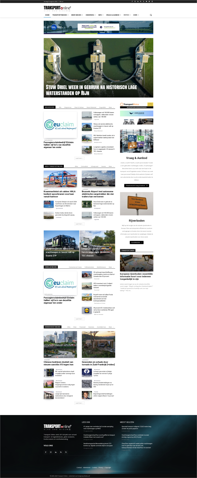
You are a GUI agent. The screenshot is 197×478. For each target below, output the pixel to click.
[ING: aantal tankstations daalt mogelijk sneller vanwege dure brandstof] (49, 373)
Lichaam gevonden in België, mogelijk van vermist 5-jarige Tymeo (102, 373)
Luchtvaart (85, 189)
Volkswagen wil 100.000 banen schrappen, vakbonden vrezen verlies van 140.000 (103, 115)
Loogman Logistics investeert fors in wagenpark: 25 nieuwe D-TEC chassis (104, 149)
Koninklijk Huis (101, 327)
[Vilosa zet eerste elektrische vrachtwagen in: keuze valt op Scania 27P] (87, 127)
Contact (79, 467)
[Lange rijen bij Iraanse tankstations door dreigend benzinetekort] (49, 395)
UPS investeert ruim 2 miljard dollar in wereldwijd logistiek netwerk (102, 285)
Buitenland (85, 360)
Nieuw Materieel (91, 107)
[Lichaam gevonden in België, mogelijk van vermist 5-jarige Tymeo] (87, 373)
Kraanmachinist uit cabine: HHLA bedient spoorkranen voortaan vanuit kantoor (86, 90)
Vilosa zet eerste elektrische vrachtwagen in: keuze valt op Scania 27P (103, 126)
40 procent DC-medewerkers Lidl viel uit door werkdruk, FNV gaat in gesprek (104, 310)
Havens (49, 82)
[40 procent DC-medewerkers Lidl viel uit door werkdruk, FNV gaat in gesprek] (87, 310)
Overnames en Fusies (75, 267)
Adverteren (86, 467)
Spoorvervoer (59, 208)
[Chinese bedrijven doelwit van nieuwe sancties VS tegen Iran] (60, 344)
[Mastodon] (149, 1)
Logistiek (96, 119)
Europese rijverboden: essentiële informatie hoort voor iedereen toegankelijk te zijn (136, 276)
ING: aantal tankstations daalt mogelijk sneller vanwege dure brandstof (65, 373)
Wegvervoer (67, 107)
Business (91, 327)
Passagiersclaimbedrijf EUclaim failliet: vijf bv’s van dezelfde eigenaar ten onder (59, 144)
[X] (143, 1)
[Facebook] (132, 1)
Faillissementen (48, 140)
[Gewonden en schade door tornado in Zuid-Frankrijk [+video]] (98, 344)
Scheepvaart (94, 166)
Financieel (96, 279)
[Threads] (152, 1)
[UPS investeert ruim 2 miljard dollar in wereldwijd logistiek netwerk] (87, 285)
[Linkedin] (138, 1)
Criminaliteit (84, 166)
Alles (76, 166)
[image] (136, 141)
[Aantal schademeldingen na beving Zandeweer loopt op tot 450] (87, 384)
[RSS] (141, 1)
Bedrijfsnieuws (98, 142)
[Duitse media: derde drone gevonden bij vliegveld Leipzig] (49, 215)
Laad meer (79, 158)
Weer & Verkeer (79, 107)
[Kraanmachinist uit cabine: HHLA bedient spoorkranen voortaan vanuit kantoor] (98, 68)
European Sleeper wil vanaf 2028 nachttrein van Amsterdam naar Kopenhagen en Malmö (66, 204)
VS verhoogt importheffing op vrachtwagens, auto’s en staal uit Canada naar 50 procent (104, 274)
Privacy (100, 467)
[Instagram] (135, 1)
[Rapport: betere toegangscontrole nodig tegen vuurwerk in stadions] (49, 384)
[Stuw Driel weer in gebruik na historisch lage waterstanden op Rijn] (87, 204)
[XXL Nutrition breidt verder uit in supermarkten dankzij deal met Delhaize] (87, 138)
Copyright (108, 467)
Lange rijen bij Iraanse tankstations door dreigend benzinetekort (64, 396)
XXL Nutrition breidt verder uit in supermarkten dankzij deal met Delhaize (104, 138)
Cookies (94, 467)
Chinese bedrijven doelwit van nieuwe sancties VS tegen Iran (58, 363)
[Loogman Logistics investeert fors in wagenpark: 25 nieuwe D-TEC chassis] (87, 150)
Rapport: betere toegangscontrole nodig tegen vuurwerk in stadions (65, 385)
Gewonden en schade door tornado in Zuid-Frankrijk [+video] (98, 363)
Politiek (96, 392)
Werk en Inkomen (98, 314)
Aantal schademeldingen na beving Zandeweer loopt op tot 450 (103, 385)
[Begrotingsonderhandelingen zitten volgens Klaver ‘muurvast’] (87, 395)
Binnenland (59, 369)
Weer (74, 327)
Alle (60, 107)
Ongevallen (102, 107)
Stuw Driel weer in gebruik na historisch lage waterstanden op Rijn (103, 204)
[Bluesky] (146, 1)
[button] (150, 15)
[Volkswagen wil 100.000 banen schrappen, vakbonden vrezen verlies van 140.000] (87, 115)
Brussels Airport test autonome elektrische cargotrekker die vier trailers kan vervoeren (98, 194)
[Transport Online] (60, 9)
